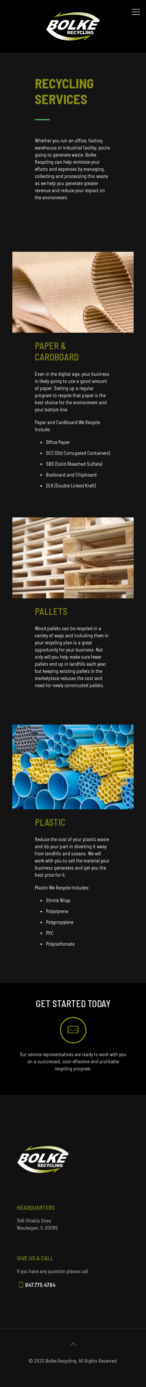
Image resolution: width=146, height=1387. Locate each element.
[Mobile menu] (136, 11)
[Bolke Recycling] (73, 9)
